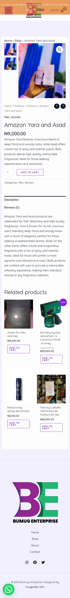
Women (32, 105)
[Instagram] (27, 562)
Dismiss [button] (40, 9)
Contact (35, 552)
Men (7, 117)
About (35, 545)
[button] (59, 49)
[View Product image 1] (10, 49)
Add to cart (30, 172)
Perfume (19, 105)
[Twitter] (43, 562)
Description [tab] (11, 199)
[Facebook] (35, 562)
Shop (18, 40)
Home (8, 40)
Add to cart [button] (14, 348)
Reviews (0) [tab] (11, 207)
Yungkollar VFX (34, 586)
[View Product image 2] (10, 63)
